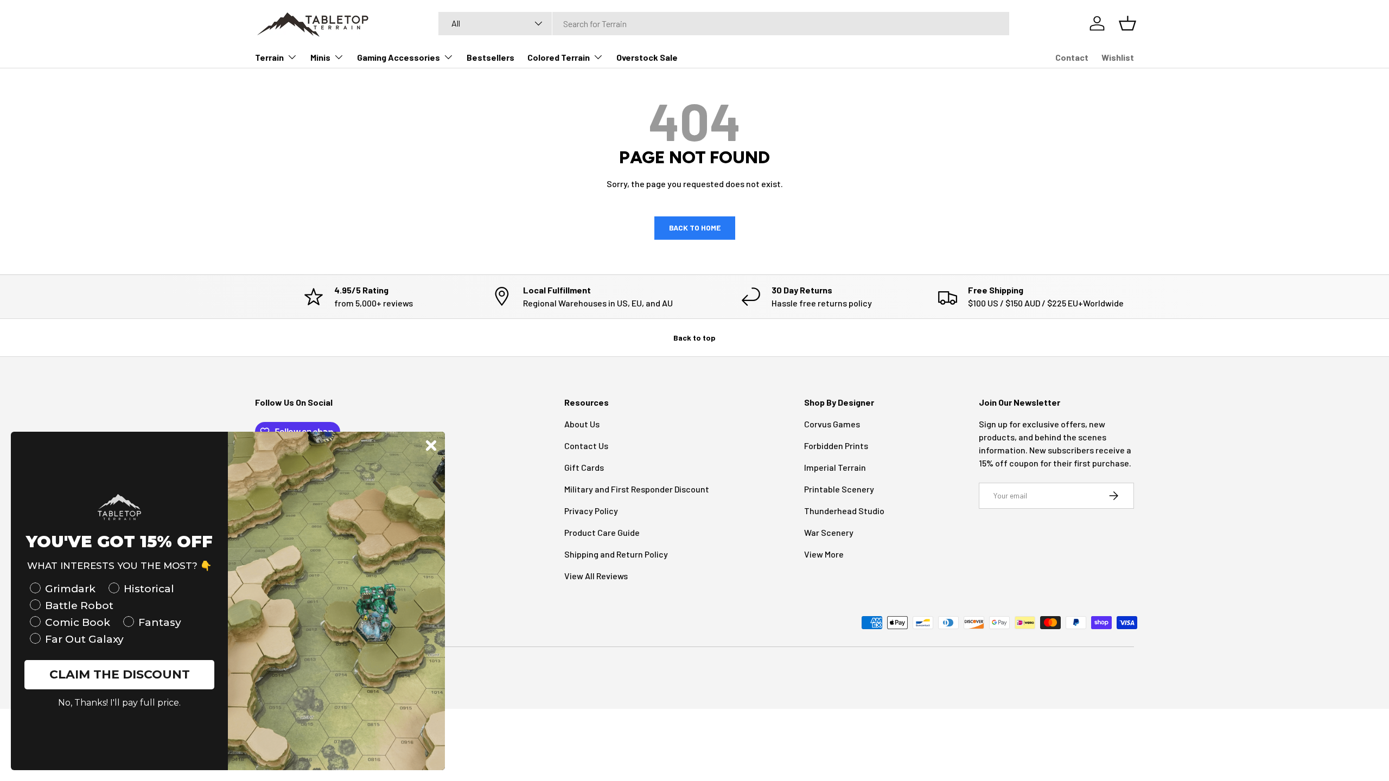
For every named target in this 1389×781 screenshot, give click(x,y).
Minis (320, 57)
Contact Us (586, 445)
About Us (582, 424)
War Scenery (828, 532)
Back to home (695, 227)
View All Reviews (596, 576)
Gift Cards (584, 467)
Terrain (269, 57)
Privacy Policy (591, 510)
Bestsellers (490, 57)
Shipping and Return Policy (616, 554)
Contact (1071, 57)
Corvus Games (832, 424)
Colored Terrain (558, 57)
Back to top (694, 337)
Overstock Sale (647, 57)
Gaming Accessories (398, 57)
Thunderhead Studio (844, 510)
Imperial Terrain (835, 467)
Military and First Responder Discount (636, 489)
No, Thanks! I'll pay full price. (119, 702)
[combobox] (723, 23)
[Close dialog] (431, 445)
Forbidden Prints (836, 445)
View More (824, 554)
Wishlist (1117, 57)
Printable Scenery (839, 489)
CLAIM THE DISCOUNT (119, 674)
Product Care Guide (602, 532)
